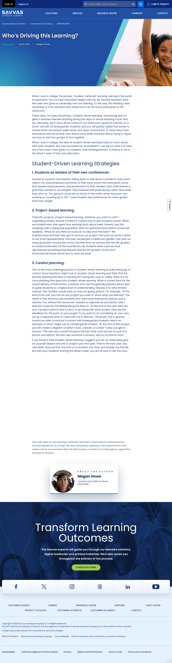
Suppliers (120, 605)
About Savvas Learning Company (36, 636)
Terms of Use (115, 651)
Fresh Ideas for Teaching (41, 23)
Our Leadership (62, 636)
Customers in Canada (103, 610)
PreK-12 (9, 4)
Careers (52, 605)
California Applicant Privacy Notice (39, 651)
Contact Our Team (86, 567)
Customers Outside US (69, 610)
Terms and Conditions (140, 651)
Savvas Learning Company (13, 23)
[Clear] (85, 4)
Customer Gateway (19, 605)
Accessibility (8, 651)
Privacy (67, 651)
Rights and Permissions (89, 651)
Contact (136, 610)
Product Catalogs (35, 610)
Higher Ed (23, 4)
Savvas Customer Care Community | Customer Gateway (98, 636)
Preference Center (86, 605)
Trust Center (153, 605)
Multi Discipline (63, 23)
